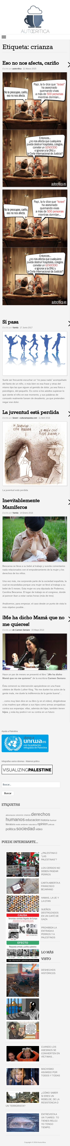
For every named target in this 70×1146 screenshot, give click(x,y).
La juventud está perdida (30, 412)
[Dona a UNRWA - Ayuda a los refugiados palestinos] (25, 743)
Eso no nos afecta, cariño (30, 63)
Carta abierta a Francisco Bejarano (50, 886)
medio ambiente (21, 824)
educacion (32, 820)
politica (11, 829)
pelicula (51, 824)
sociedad (25, 828)
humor (53, 820)
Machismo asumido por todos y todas (50, 1072)
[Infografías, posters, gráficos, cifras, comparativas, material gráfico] (27, 769)
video (38, 829)
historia (45, 820)
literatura (10, 824)
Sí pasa (10, 322)
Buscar (7, 793)
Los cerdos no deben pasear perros (50, 871)
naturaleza (32, 824)
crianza (27, 815)
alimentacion (10, 815)
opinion (42, 824)
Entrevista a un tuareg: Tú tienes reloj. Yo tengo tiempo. (50, 1121)
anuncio (19, 815)
